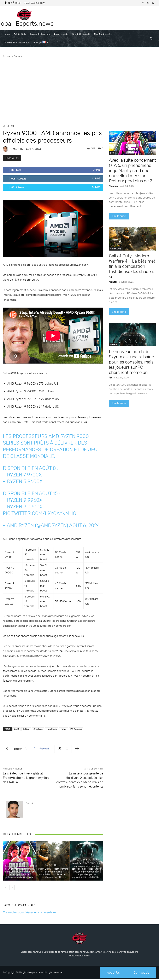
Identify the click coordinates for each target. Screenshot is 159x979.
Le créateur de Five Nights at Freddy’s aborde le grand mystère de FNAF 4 (26, 778)
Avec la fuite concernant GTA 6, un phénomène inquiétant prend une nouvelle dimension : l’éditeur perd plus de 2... (132, 170)
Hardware (52, 729)
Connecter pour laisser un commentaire (29, 912)
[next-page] (12, 887)
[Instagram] (147, 3)
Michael (113, 282)
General (18, 56)
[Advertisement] (79, 89)
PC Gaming (76, 729)
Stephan (113, 186)
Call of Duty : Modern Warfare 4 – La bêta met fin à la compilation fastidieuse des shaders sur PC (53, 873)
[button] (151, 38)
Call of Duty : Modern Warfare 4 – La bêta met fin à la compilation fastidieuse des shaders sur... (132, 266)
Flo (110, 377)
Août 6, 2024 (84, 525)
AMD (16, 729)
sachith (18, 149)
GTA (19, 862)
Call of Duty (52, 865)
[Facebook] (142, 3)
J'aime (96, 169)
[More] (77, 749)
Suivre (96, 178)
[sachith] (6, 149)
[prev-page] (5, 887)
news (63, 729)
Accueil (7, 56)
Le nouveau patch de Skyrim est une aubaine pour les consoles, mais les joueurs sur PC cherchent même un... (131, 362)
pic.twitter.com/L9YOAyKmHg (39, 513)
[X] (152, 3)
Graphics (38, 729)
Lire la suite (119, 216)
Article (26, 729)
